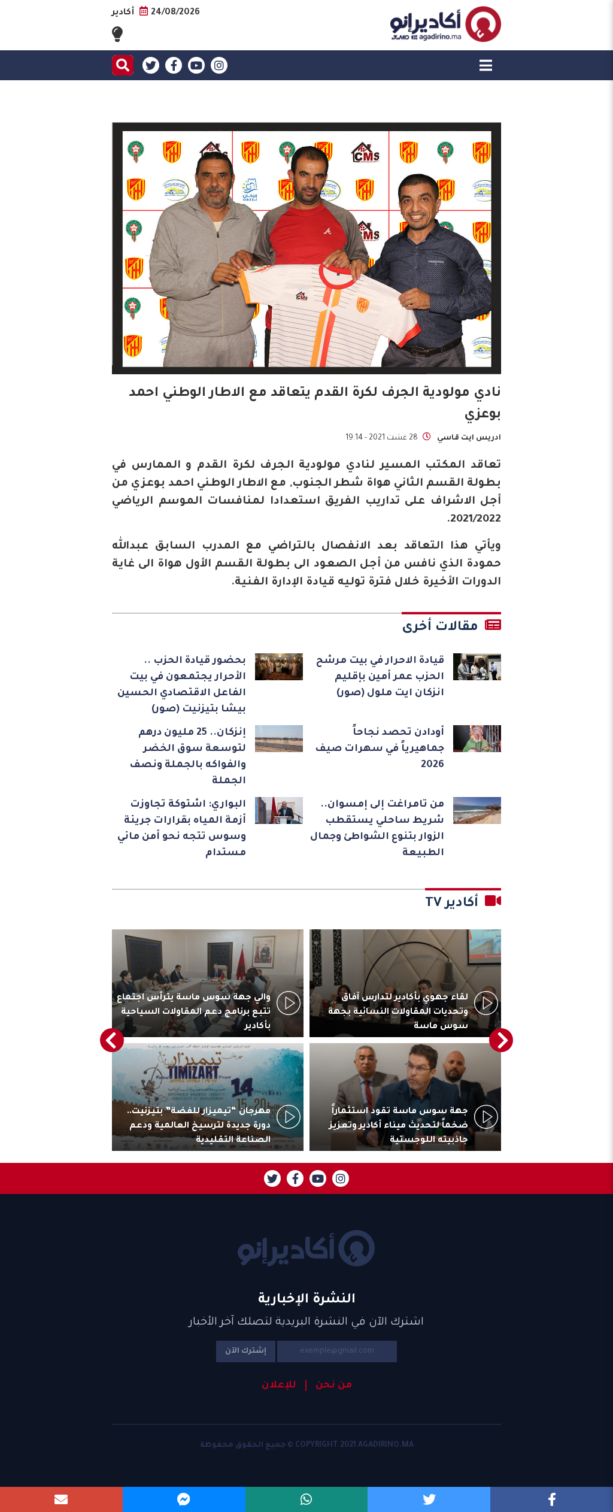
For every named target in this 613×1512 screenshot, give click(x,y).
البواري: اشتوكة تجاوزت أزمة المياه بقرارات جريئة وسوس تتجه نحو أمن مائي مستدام (181, 829)
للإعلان (279, 1385)
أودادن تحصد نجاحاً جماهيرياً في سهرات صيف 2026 (379, 749)
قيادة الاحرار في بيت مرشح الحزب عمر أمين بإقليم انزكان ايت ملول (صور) (380, 677)
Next (112, 1040)
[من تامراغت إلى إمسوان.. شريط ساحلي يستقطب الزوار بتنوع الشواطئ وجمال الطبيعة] (477, 810)
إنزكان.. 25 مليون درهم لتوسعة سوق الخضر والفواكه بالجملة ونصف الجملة (187, 757)
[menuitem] (328, 1385)
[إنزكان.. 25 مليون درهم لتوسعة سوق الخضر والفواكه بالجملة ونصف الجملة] (279, 738)
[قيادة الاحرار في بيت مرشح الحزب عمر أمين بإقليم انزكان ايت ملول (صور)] (477, 666)
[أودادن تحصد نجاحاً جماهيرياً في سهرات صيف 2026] (477, 738)
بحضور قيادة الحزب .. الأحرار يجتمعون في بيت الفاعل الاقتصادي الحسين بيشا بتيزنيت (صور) (181, 685)
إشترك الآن (245, 1351)
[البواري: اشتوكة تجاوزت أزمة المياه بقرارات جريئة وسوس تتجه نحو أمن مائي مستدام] (279, 810)
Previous (501, 1040)
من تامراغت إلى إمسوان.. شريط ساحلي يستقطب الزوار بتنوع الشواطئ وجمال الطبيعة (377, 829)
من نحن (333, 1385)
